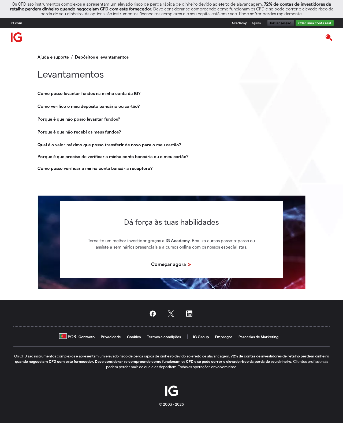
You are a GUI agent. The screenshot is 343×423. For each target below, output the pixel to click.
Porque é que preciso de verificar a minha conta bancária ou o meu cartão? (113, 156)
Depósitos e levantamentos (102, 56)
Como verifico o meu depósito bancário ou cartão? (89, 106)
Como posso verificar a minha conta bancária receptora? (95, 168)
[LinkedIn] (191, 313)
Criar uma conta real (314, 23)
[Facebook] (154, 313)
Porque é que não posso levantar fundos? (79, 118)
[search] (328, 37)
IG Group (201, 336)
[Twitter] (172, 313)
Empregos (223, 336)
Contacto (87, 336)
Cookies (134, 336)
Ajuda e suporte (53, 56)
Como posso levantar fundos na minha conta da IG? (89, 93)
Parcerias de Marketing (258, 336)
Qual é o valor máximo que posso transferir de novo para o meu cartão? (109, 144)
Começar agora (169, 264)
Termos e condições (164, 336)
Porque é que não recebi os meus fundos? (79, 131)
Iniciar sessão (280, 23)
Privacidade (111, 336)
